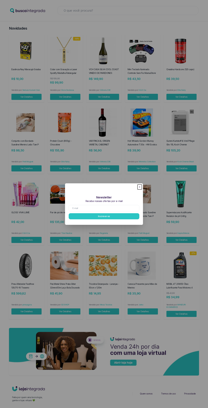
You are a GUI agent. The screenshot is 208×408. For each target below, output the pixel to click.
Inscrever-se (104, 216)
